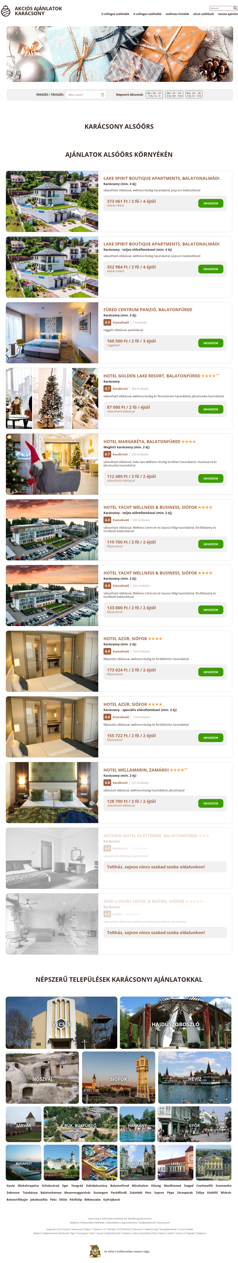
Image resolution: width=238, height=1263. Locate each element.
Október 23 (113, 1229)
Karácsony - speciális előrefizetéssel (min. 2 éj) (140, 710)
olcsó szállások (203, 14)
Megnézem (211, 203)
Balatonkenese (51, 1193)
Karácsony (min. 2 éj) (119, 578)
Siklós (63, 1199)
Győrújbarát (111, 1199)
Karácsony (111, 381)
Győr (92, 1233)
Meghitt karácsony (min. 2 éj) (126, 447)
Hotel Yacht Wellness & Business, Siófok (150, 507)
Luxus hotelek (185, 1229)
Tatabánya (30, 1193)
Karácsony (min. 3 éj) (119, 315)
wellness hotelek (177, 14)
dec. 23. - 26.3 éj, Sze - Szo (174, 94)
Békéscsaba (93, 1199)
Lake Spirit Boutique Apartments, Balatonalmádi (161, 178)
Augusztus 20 (53, 1229)
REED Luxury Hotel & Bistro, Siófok (143, 901)
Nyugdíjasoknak (168, 1229)
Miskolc (226, 1193)
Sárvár (162, 1233)
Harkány (126, 1233)
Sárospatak (185, 1193)
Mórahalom (140, 1186)
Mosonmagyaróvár (77, 1193)
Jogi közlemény (129, 1222)
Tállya (200, 1193)
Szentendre (223, 1186)
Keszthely (145, 1233)
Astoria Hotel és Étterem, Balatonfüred (150, 835)
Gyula (11, 1186)
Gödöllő (212, 1193)
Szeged (188, 1186)
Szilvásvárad (50, 1186)
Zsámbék (136, 1193)
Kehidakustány (96, 1186)
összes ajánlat (228, 14)
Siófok (170, 1233)
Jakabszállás (39, 1199)
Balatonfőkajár (17, 1199)
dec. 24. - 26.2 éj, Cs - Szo (194, 94)
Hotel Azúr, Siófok (125, 638)
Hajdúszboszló (112, 1233)
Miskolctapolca (28, 1186)
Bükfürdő (64, 1233)
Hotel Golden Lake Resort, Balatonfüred (151, 376)
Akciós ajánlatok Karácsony (38, 11)
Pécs (148, 1193)
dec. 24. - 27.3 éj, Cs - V (154, 94)
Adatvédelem (113, 1222)
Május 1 (88, 1229)
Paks (53, 1199)
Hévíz (136, 1233)
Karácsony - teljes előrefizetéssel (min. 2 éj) (137, 513)
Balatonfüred (119, 1186)
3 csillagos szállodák (115, 14)
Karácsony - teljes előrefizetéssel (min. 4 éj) (137, 249)
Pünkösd (125, 1229)
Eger (65, 1186)
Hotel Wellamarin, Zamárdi (136, 770)
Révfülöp (76, 1199)
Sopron (159, 1193)
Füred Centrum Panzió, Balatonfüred (147, 309)
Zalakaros (201, 1233)
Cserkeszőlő (204, 1186)
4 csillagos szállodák (147, 14)
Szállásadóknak (147, 1222)
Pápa (170, 1193)
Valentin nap (151, 1229)
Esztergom (101, 1193)
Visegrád (77, 1186)
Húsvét (66, 1229)
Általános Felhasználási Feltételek (87, 1222)
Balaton (38, 1233)
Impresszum (163, 1222)
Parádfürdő (119, 1193)
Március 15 (99, 1229)
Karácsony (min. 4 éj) (119, 184)
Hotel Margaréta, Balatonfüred (142, 441)
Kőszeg (156, 1186)
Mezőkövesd (172, 1186)
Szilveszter (137, 1229)
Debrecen (13, 1193)
